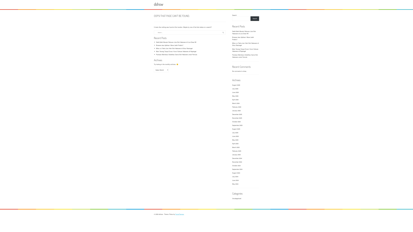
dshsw (158, 4)
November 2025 (237, 118)
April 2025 (235, 144)
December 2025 (237, 114)
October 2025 (236, 122)
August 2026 (236, 85)
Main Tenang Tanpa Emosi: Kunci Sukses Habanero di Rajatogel (176, 51)
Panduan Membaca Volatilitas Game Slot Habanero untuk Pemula (176, 54)
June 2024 (235, 180)
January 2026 (236, 111)
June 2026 (235, 92)
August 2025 (236, 129)
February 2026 (236, 107)
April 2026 (235, 100)
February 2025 (236, 151)
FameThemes (179, 214)
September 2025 (237, 125)
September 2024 (237, 169)
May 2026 (235, 96)
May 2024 (235, 184)
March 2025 (236, 147)
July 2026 (235, 89)
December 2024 (237, 158)
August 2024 (236, 173)
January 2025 (236, 155)
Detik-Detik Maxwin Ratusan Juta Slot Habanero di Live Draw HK (176, 42)
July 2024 (235, 177)
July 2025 (235, 133)
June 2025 (235, 136)
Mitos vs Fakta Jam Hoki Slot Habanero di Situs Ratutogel (174, 48)
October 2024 (236, 166)
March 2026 (236, 103)
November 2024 (237, 162)
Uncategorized (236, 198)
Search (234, 15)
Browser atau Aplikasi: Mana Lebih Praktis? (169, 45)
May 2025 (235, 140)
